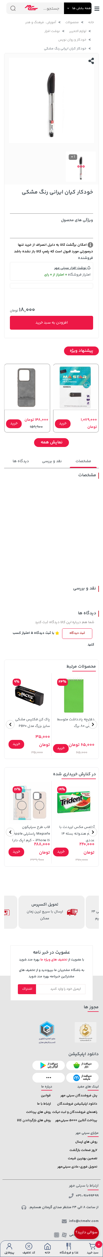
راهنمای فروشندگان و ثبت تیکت (74, 1112)
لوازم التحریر (77, 31)
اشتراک (27, 989)
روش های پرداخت (38, 1112)
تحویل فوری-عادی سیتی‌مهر (77, 1166)
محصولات (72, 22)
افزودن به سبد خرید (51, 323)
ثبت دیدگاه (77, 633)
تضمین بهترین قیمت (82, 1158)
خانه (91, 22)
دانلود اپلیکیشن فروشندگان (77, 1104)
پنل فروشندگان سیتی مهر (78, 1095)
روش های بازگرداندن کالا (34, 1120)
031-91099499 (87, 1195)
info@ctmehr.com (84, 1221)
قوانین (46, 1095)
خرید (62, 423)
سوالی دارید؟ (87, 1232)
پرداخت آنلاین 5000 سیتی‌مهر (76, 1120)
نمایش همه (52, 442)
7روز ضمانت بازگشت (83, 1150)
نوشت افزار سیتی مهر (70, 268)
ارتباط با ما (44, 1104)
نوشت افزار (52, 31)
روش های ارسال (86, 1142)
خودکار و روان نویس (72, 40)
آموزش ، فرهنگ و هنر (40, 22)
